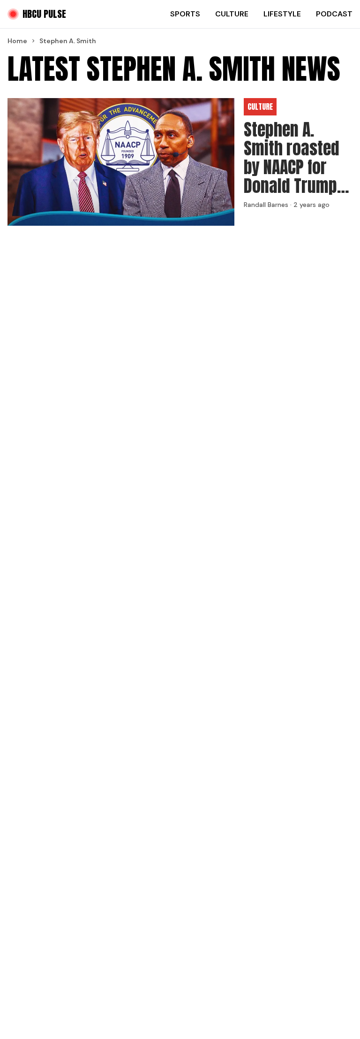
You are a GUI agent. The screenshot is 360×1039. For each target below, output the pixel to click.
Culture (231, 14)
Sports (185, 14)
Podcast (334, 14)
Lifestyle (282, 14)
